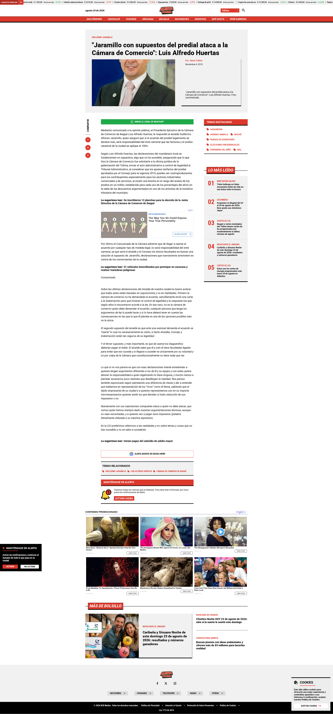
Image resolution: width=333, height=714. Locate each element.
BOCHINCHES (182, 19)
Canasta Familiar (9, 2)
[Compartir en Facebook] (88, 139)
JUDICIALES (114, 19)
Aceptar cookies (309, 706)
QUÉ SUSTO (218, 19)
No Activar (29, 566)
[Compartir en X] (88, 147)
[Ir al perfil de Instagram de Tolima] (175, 683)
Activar (10, 566)
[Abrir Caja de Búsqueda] (243, 10)
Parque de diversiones (222, 139)
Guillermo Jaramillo (115, 471)
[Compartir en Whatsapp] (88, 155)
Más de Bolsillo (105, 606)
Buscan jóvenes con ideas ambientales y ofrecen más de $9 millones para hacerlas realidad (220, 645)
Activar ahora (124, 498)
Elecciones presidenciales (224, 145)
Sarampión (216, 129)
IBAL (239, 150)
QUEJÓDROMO (94, 19)
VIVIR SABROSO (238, 19)
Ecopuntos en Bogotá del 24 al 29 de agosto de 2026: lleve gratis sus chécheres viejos (230, 207)
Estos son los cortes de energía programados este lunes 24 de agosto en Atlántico (229, 272)
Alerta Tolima (196, 60)
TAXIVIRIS (131, 19)
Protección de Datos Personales (200, 706)
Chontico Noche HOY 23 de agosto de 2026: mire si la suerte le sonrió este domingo (221, 620)
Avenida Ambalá (219, 134)
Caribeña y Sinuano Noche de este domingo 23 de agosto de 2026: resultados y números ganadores (229, 251)
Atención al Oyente (173, 706)
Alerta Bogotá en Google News (150, 454)
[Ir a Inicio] (166, 10)
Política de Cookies (310, 699)
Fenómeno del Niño (220, 150)
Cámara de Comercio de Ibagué (171, 471)
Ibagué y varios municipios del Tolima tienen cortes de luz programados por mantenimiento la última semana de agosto (229, 229)
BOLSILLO (164, 19)
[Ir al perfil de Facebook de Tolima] (157, 683)
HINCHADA (147, 19)
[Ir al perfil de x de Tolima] (166, 683)
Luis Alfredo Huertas (141, 471)
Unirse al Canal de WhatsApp (149, 121)
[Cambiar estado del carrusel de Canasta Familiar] (21, 2)
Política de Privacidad (150, 706)
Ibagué (238, 134)
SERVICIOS (200, 19)
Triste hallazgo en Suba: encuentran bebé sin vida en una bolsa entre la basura (230, 187)
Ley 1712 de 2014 (166, 710)
